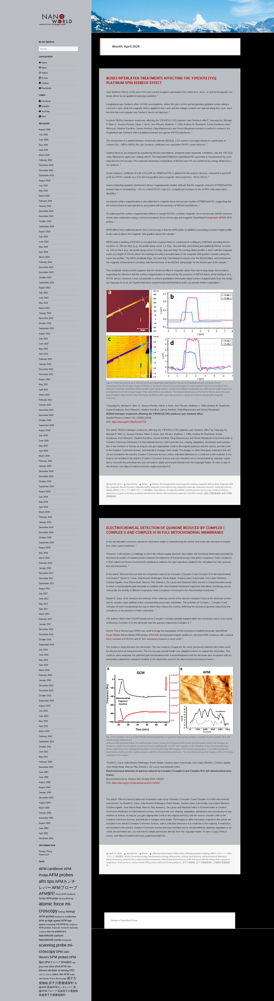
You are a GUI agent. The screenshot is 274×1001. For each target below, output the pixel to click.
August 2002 (44, 823)
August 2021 (44, 379)
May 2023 (43, 303)
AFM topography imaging (197, 853)
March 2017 (44, 614)
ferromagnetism (167, 484)
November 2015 (46, 690)
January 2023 (45, 313)
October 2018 (45, 537)
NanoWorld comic (50, 939)
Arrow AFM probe (49, 898)
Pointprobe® (211, 217)
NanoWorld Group (129, 920)
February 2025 (45, 201)
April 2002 (43, 833)
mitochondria (129, 859)
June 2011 (43, 752)
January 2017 (45, 624)
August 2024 (44, 231)
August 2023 (44, 287)
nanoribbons (160, 490)
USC (72, 970)
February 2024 (45, 262)
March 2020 (44, 456)
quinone (225, 859)
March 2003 (44, 808)
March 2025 (44, 196)
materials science (223, 487)
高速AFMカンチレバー (60, 987)
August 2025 (44, 180)
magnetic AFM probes (208, 484)
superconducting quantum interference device (140, 493)
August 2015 (44, 706)
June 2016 (43, 655)
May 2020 (43, 446)
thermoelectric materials (174, 493)
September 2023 (46, 282)
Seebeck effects (220, 490)
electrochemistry (114, 859)
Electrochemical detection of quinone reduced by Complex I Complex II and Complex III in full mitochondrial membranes (165, 530)
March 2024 (44, 257)
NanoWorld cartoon (51, 935)
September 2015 (46, 700)
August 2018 (44, 547)
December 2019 (46, 471)
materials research (60, 928)
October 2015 (45, 695)
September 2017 (46, 583)
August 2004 (44, 787)
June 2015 (43, 716)
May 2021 (43, 384)
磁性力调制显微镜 (212, 493)
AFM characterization (162, 853)
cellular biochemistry (191, 856)
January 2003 (45, 813)
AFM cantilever (51, 869)
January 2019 (45, 522)
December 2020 (46, 410)
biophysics (59, 917)
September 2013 (46, 741)
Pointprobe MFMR (175, 490)
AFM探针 (47, 893)
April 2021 (43, 389)
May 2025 (43, 190)
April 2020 (43, 451)
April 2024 (43, 252)
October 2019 (45, 481)
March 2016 (44, 670)
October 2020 (45, 420)
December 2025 (46, 165)
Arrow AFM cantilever (65, 894)
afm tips (46, 881)
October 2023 (45, 277)
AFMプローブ (64, 887)
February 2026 (45, 160)
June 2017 (43, 598)
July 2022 (43, 338)
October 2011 (45, 746)
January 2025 (45, 206)
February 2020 (45, 461)
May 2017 (43, 604)
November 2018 (46, 532)
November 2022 (46, 318)
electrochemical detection (214, 856)
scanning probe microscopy (198, 490)
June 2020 (43, 441)
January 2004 (45, 792)
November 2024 (46, 216)
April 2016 (43, 665)
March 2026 (44, 155)
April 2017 (43, 609)
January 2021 (45, 405)
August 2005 (44, 782)
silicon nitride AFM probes (144, 862)
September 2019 (46, 486)
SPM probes (58, 957)
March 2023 (44, 308)
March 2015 (44, 731)
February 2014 (45, 736)
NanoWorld (131, 484)
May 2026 (43, 145)
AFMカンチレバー (218, 853)
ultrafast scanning (58, 970)
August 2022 (44, 333)
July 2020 (43, 435)
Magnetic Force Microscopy (163, 487)
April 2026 (43, 150)
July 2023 (43, 293)
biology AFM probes (171, 856)
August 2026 (44, 129)
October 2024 (45, 221)
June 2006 (43, 777)
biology (61, 912)
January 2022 (45, 364)
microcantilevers (56, 931)
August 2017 (44, 588)
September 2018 (46, 542)
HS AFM (60, 924)
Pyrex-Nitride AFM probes (208, 859)
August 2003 (44, 803)
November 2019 (46, 476)
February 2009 (45, 762)
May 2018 (43, 553)
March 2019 (44, 512)
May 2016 (43, 660)
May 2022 (43, 349)
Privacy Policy (45, 851)
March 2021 (44, 395)
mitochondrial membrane (148, 859)
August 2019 (44, 491)
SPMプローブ (52, 962)
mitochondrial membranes (173, 859)
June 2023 (43, 298)
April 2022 (43, 354)
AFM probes (61, 874)
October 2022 (45, 323)
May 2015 (43, 721)
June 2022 (43, 344)
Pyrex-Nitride (113, 635)
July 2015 (43, 711)
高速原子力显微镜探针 (52, 994)
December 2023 (46, 267)
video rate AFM (60, 974)
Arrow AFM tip (66, 898)
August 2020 (44, 430)
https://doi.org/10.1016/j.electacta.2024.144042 (136, 783)
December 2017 (46, 573)
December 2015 (46, 685)
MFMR (222, 217)
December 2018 (46, 527)
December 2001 (46, 838)
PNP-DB (154, 635)
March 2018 (44, 558)
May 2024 (43, 247)
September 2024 (46, 226)
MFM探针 (148, 490)
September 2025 (46, 175)
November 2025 (46, 170)
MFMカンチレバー (121, 490)
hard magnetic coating (186, 484)
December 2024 (46, 211)
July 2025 (43, 185)
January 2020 (45, 466)
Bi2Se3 (155, 484)
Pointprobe (67, 940)
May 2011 (43, 757)
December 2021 (46, 369)
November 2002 (46, 818)
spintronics (111, 493)
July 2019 (43, 497)
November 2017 (46, 578)
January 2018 (45, 568)
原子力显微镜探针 (61, 983)
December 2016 (46, 629)
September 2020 (46, 425)
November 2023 (46, 272)
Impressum (44, 854)
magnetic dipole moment (122, 487)
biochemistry (154, 856)
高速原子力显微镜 (68, 991)
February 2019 (45, 517)
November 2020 (46, 415)
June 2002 (43, 828)
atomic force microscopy (135, 856)
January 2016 (45, 680)
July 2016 (43, 649)
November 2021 (46, 374)
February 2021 (45, 400)
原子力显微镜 (189, 862)
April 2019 (43, 507)
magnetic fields (142, 487)
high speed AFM (57, 920)
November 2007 (46, 767)
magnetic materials (186, 487)
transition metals (195, 493)
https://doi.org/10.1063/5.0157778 (129, 421)
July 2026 (43, 134)
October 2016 (45, 639)
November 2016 (46, 634)
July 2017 (43, 593)
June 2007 (43, 772)
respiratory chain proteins (118, 862)
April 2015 (43, 726)
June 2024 (43, 242)
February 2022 (45, 359)
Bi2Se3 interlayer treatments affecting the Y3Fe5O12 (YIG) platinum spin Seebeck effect (161, 81)
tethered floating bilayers (169, 862)
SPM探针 (66, 962)
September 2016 (46, 644)
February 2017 (45, 619)
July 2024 (43, 236)
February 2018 (45, 563)
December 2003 (46, 797)
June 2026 (43, 139)
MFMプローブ (137, 490)
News (144, 484)
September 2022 (46, 328)
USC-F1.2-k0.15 (45, 974)
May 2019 (43, 502)
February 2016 (45, 675)
